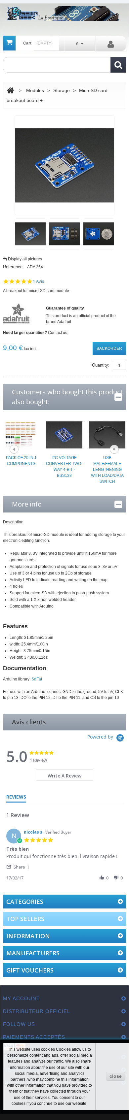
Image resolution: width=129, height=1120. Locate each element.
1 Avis (38, 281)
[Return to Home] (10, 90)
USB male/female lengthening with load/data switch (107, 469)
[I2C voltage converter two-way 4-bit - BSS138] (64, 434)
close (115, 1076)
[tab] (65, 775)
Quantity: (100, 365)
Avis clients (29, 721)
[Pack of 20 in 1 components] (21, 434)
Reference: (13, 266)
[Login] (110, 44)
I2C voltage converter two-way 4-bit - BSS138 (64, 466)
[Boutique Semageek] (64, 13)
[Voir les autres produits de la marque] (16, 313)
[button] (18, 867)
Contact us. (58, 332)
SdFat (36, 679)
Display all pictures (25, 259)
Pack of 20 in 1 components (21, 460)
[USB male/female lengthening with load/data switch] (107, 434)
